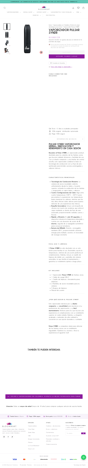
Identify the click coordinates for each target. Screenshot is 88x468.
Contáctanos (50, 432)
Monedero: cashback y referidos (53, 440)
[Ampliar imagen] (27, 39)
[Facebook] (8, 436)
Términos (29, 465)
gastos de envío (66, 39)
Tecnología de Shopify (80, 465)
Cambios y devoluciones (53, 426)
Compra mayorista (51, 444)
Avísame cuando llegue (66, 56)
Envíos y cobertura (51, 429)
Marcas (36, 15)
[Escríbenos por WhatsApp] (83, 457)
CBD (78, 12)
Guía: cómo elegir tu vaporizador (61, 67)
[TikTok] (12, 436)
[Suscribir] (83, 433)
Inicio (50, 25)
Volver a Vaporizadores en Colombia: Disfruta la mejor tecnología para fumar (45, 396)
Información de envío (67, 139)
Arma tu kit (31, 449)
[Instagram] (4, 436)
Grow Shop (28, 12)
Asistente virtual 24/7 (52, 435)
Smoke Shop (42, 12)
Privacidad (23, 465)
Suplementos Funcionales (61, 12)
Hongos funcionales (34, 439)
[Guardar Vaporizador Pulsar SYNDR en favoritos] (55, 81)
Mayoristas (50, 15)
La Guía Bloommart (33, 445)
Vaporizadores (13, 12)
